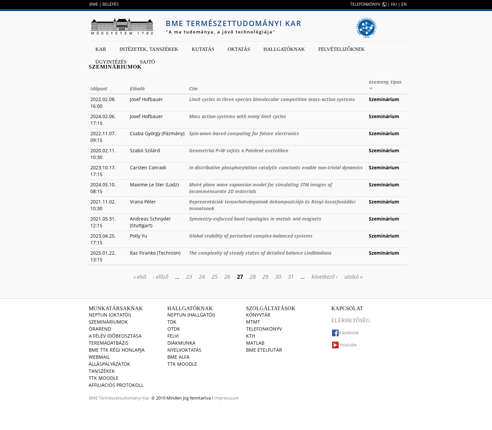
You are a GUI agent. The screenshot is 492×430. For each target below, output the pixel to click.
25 (215, 276)
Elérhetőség (350, 320)
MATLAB (255, 343)
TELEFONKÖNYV (365, 4)
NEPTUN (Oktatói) (110, 315)
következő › (325, 276)
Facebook (349, 333)
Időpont (98, 88)
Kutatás (203, 49)
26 (227, 276)
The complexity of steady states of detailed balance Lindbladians (260, 253)
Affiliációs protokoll (116, 385)
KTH (250, 336)
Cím (193, 88)
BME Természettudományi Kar (234, 23)
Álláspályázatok (109, 364)
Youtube (347, 345)
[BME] (121, 26)
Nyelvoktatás (184, 350)
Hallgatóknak (284, 49)
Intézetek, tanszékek (148, 49)
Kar (100, 49)
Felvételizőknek (341, 49)
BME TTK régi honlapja (117, 350)
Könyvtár (258, 315)
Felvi (173, 336)
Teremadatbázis (109, 343)
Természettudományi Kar (124, 398)
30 (278, 276)
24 (202, 276)
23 (189, 276)
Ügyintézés (111, 62)
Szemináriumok (108, 322)
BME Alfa (178, 357)
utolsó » (353, 276)
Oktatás (239, 49)
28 (253, 276)
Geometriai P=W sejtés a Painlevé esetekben (238, 150)
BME (93, 4)
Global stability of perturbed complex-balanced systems (251, 236)
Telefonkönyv (264, 329)
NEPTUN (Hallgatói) (191, 315)
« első (139, 276)
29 (265, 276)
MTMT (253, 322)
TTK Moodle (103, 378)
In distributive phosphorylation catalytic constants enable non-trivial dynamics (276, 167)
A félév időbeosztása (115, 336)
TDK (171, 322)
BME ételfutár (264, 350)
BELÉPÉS (110, 4)
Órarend (100, 329)
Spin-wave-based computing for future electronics (244, 133)
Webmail (99, 357)
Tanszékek (102, 371)
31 (291, 276)
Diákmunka (181, 343)
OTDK (173, 329)
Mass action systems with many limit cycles (237, 116)
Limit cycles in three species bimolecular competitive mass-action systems (272, 99)
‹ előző (160, 276)
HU (394, 4)
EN (404, 4)
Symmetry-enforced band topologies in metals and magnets (255, 219)
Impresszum (226, 398)
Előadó (137, 88)
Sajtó (147, 62)
